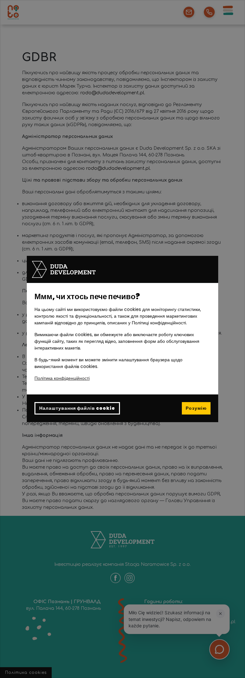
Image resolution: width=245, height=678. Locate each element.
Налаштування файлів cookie (77, 408)
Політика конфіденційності (62, 378)
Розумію (196, 408)
